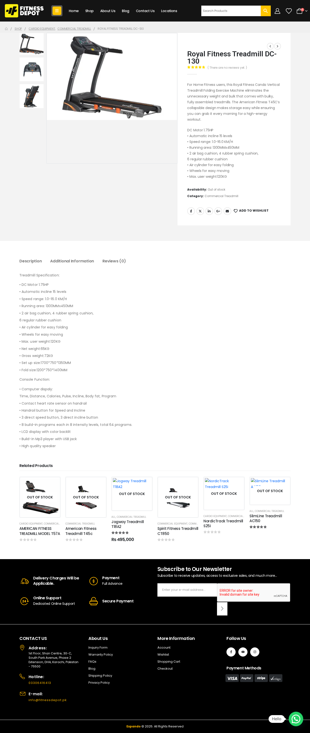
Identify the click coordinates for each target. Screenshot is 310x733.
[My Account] (277, 11)
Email (227, 211)
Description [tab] (30, 261)
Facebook (191, 211)
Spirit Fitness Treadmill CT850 (177, 531)
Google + (218, 211)
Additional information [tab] (72, 261)
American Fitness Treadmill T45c (81, 531)
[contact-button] (222, 608)
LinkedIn (209, 211)
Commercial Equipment (172, 524)
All (113, 517)
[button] (296, 719)
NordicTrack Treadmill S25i (223, 523)
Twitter (200, 211)
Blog (125, 10)
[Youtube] (243, 652)
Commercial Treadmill (221, 196)
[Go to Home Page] (6, 29)
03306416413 (40, 683)
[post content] (40, 497)
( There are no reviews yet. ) (227, 68)
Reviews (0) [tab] (114, 261)
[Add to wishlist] (53, 484)
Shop (89, 10)
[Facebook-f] (231, 652)
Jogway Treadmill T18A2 (127, 524)
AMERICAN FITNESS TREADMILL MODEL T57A (39, 531)
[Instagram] (254, 652)
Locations (169, 10)
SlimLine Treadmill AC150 (265, 518)
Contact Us (145, 10)
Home (74, 10)
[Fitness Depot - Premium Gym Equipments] (24, 10)
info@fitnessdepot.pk (48, 700)
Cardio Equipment (31, 524)
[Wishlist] (288, 11)
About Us (108, 10)
